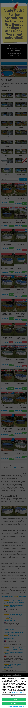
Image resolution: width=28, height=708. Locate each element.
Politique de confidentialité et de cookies (17, 706)
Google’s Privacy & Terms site (17, 692)
